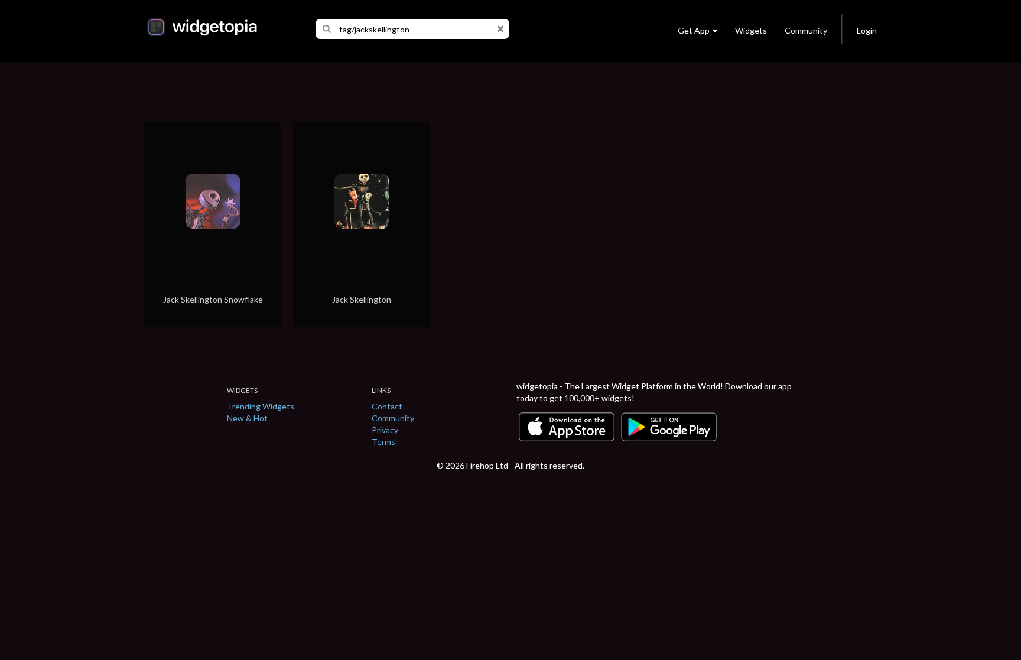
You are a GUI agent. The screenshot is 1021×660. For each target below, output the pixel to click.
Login (867, 30)
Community (806, 30)
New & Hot (247, 418)
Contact (387, 406)
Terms (383, 442)
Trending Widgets (260, 406)
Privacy (385, 430)
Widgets (751, 30)
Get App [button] (694, 30)
